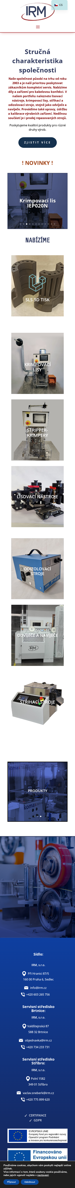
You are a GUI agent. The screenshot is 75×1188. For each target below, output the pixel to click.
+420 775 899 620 (38, 1100)
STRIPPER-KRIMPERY (37, 432)
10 (48, 224)
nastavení (43, 1175)
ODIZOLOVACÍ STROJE (37, 571)
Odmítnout (29, 1182)
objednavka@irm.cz (38, 1040)
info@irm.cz (38, 988)
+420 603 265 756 (38, 994)
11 (51, 224)
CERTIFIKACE (37, 1115)
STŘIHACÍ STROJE (37, 702)
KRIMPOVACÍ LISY (37, 367)
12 (54, 224)
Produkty (37, 790)
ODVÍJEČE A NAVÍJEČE (37, 635)
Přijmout (11, 1182)
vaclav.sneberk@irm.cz (38, 1093)
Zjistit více (37, 142)
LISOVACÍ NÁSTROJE (37, 497)
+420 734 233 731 (38, 1047)
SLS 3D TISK (37, 300)
